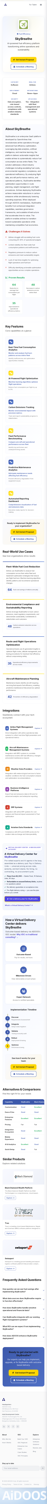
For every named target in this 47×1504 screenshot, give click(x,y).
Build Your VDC (23, 1439)
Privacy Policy (6, 1484)
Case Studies (22, 1452)
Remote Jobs (37, 1448)
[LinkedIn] (4, 1426)
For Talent (33, 5)
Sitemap (36, 1484)
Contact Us (27, 1484)
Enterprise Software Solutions (36, 1441)
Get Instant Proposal (25, 60)
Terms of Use (17, 1484)
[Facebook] (13, 1426)
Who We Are (6, 1439)
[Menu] (41, 4)
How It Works (6, 1442)
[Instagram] (17, 1426)
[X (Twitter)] (8, 1426)
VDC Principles (23, 1456)
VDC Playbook (22, 1442)
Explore (37, 728)
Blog (34, 1451)
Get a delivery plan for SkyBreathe (23, 899)
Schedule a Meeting (25, 67)
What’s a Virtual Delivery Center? (18, 905)
